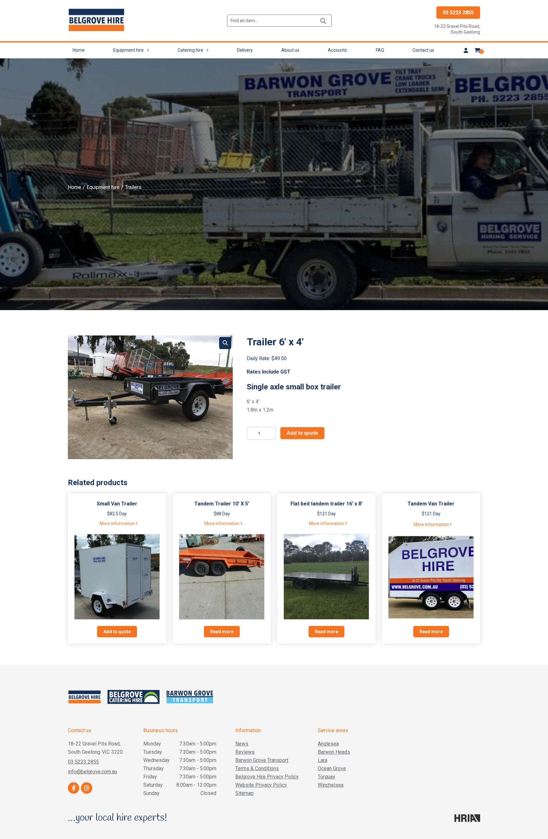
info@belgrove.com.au (92, 772)
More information (117, 523)
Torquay (326, 777)
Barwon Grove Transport (261, 760)
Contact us (423, 50)
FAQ (380, 50)
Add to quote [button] (117, 631)
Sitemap (244, 793)
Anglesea (328, 744)
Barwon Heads (334, 752)
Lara (322, 760)
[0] (477, 51)
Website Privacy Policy (261, 785)
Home (79, 50)
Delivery (245, 50)
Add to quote (302, 433)
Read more (221, 631)
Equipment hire (128, 50)
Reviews (245, 752)
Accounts (337, 50)
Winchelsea (330, 785)
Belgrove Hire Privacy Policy (267, 777)
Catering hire (190, 50)
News (241, 744)
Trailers (133, 187)
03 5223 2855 (458, 13)
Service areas (333, 730)
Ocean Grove (332, 768)
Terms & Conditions (257, 768)
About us (290, 50)
